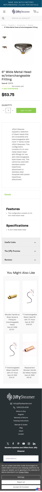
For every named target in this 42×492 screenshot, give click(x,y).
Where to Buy (21, 411)
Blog (21, 428)
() (37, 12)
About (21, 431)
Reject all (21, 482)
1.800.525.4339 (22, 407)
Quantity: (7, 105)
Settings (21, 477)
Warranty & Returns (21, 417)
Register (21, 414)
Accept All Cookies (21, 487)
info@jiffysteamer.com (22, 403)
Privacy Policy (24, 472)
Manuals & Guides (21, 425)
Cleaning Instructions (20, 421)
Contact (21, 434)
